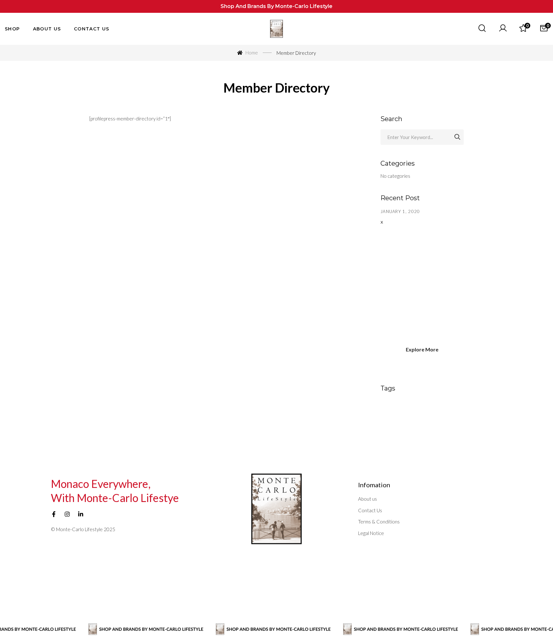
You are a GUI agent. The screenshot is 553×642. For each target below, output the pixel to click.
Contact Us (370, 510)
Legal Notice (371, 533)
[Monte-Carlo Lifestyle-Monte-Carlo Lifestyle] (276, 29)
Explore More (422, 349)
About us (367, 499)
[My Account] (502, 29)
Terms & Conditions (379, 521)
